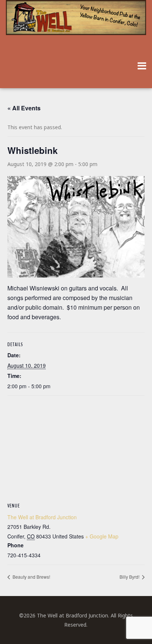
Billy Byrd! (130, 577)
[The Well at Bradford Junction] (76, 21)
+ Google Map (101, 536)
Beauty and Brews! (30, 577)
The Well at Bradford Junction (42, 517)
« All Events (24, 108)
